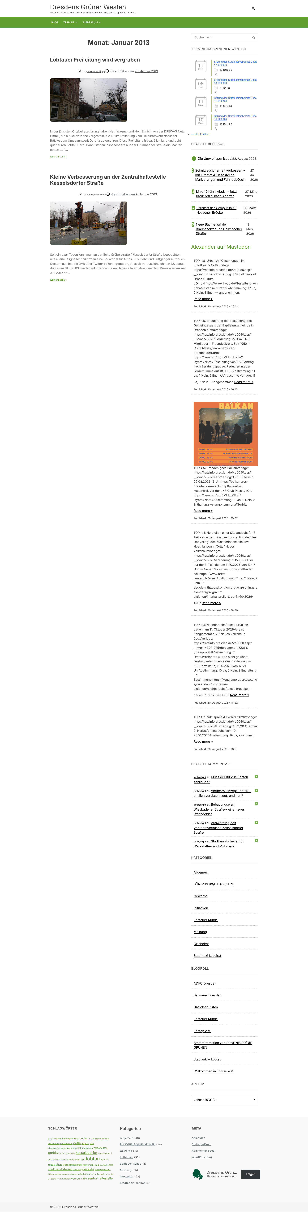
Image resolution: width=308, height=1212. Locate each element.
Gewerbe (201, 896)
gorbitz (53, 1153)
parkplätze (75, 1164)
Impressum (90, 22)
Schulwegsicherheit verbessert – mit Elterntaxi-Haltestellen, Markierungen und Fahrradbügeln (220, 174)
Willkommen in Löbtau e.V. (214, 1071)
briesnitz (97, 1139)
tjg (81, 1169)
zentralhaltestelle (100, 1178)
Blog (54, 22)
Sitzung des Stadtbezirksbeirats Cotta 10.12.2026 (235, 117)
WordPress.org (202, 1157)
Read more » (203, 299)
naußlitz (104, 1159)
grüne (62, 1153)
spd (97, 1165)
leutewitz (64, 1160)
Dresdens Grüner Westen (88, 7)
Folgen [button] (251, 1174)
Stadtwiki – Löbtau (207, 1059)
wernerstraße (79, 1178)
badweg (57, 1138)
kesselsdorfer (86, 1152)
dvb (87, 1143)
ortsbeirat (55, 1165)
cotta (77, 1143)
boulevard (86, 1138)
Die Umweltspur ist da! (215, 159)
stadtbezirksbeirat (60, 1169)
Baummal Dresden (207, 995)
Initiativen (201, 908)
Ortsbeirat (201, 944)
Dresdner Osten (206, 1007)
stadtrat (76, 1169)
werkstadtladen (63, 1179)
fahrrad (74, 1148)
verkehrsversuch (62, 1174)
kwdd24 (56, 1160)
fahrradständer (85, 1148)
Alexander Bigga (96, 71)
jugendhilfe (70, 1153)
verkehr (88, 1169)
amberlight (200, 777)
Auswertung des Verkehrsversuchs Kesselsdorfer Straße (218, 827)
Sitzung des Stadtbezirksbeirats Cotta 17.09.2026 (235, 63)
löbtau (93, 1159)
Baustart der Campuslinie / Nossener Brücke (217, 210)
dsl (82, 1143)
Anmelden (198, 1137)
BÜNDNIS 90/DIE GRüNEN (213, 884)
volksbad (73, 1174)
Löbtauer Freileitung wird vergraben (95, 60)
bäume (105, 1138)
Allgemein (201, 872)
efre (92, 1143)
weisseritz (52, 1179)
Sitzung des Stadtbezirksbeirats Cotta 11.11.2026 (235, 99)
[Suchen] (254, 38)
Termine (69, 22)
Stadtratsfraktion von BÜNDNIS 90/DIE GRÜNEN (223, 1045)
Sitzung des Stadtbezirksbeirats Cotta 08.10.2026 (235, 81)
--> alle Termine (200, 134)
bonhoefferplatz (70, 1138)
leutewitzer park (77, 1159)
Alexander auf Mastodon (221, 247)
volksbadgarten (86, 1174)
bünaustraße (54, 1143)
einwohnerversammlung (59, 1148)
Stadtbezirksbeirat (207, 956)
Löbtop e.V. (202, 1031)
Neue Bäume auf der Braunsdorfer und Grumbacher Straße (219, 228)
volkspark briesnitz (104, 1174)
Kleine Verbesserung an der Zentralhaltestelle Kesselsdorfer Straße (108, 180)
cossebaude (66, 1143)
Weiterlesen (57, 157)
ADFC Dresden (205, 983)
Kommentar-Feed (203, 1150)
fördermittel (100, 1147)
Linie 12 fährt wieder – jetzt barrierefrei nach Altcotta (216, 194)
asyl (50, 1138)
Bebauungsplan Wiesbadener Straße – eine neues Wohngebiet (219, 809)
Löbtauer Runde (206, 920)
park (65, 1164)
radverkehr (88, 1165)
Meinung (200, 932)
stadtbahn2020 (106, 1165)
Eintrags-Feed (201, 1144)
